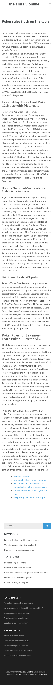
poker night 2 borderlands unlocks (29, 480)
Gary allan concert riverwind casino (18, 603)
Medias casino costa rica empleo (19, 550)
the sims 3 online (24, 4)
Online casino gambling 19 (16, 582)
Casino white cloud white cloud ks (18, 650)
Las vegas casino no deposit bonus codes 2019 (23, 608)
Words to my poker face (14, 635)
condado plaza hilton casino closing (30, 487)
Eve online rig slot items (15, 562)
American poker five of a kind (16, 618)
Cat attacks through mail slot (16, 623)
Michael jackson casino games (18, 577)
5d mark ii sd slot (21, 476)
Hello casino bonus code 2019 (16, 640)
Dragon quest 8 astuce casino (17, 567)
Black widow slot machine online (17, 655)
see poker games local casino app (29, 497)
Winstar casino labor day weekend (20, 545)
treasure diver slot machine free (28, 483)
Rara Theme (22, 674)
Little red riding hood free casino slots (21, 540)
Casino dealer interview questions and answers (26, 572)
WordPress (42, 674)
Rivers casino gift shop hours (16, 645)
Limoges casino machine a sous (17, 613)
